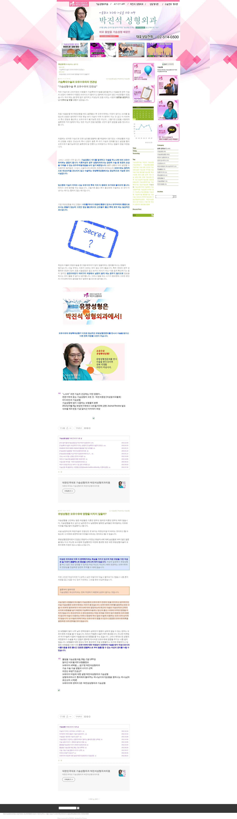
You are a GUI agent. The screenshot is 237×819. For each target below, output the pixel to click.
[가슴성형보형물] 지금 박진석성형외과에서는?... (75, 454)
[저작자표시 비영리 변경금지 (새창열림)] (87, 428)
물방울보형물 (145, 204)
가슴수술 (136, 167)
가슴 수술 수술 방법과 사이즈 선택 (77, 668)
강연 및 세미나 (163, 160)
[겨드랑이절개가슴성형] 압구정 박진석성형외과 (74, 443)
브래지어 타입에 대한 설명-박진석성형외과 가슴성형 (85, 674)
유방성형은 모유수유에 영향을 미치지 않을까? (74, 74)
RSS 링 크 (143, 215)
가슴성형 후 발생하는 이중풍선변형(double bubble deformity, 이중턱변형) (83, 467)
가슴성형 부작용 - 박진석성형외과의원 (72, 462)
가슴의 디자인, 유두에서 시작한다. (70, 731)
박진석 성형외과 (163, 157)
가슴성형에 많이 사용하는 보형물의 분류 (80, 403)
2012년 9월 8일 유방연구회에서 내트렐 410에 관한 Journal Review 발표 (94, 406)
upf (137, 202)
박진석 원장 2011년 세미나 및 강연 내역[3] (73, 464)
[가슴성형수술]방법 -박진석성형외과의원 (72, 451)
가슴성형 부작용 (144, 170)
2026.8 (138, 107)
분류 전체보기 (163, 148)
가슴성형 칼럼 (112, 79)
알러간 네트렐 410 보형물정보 (75, 662)
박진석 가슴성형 (148, 162)
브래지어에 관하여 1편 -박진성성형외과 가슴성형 (84, 683)
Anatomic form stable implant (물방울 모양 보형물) (76, 448)
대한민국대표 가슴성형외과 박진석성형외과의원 (86, 482)
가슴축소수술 (139, 192)
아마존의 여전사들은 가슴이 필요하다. (72, 734)
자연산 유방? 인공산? (71, 671)
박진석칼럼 (162, 184)
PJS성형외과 (162, 175)
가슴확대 (147, 187)
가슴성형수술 (137, 162)
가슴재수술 (138, 194)
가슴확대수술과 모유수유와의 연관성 (71, 69)
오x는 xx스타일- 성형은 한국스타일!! (71, 456)
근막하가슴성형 (146, 197)
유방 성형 (141, 177)
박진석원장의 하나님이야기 (166, 166)
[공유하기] (67, 428)
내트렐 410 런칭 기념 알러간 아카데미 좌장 (81, 409)
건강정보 (161, 163)
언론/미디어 (162, 172)
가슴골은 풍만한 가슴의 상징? (69, 737)
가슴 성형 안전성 (144, 167)
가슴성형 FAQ (139, 187)
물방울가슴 (146, 194)
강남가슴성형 (143, 184)
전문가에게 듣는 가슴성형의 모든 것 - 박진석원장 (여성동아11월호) (91, 397)
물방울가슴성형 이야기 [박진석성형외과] (72, 745)
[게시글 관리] (70, 428)
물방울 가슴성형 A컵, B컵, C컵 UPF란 (79, 659)
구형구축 (147, 202)
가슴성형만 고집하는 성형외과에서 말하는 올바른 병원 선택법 (79, 739)
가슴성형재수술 (144, 182)
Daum (71, 818)
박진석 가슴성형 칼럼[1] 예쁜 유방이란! (72, 459)
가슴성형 (114, 511)
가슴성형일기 (137, 165)
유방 (137, 172)
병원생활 (161, 178)
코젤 (150, 180)
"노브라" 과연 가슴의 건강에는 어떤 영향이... (81, 394)
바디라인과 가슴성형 (71, 400)
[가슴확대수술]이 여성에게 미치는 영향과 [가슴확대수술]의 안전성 (81, 445)
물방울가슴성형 (145, 172)
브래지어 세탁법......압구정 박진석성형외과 (81, 665)
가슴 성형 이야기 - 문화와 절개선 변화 (71, 742)
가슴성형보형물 (148, 165)
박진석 (141, 202)
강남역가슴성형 (143, 180)
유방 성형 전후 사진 (145, 175)
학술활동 (161, 169)
